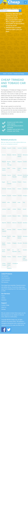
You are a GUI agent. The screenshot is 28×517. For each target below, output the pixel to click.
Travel (2, 295)
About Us (3, 307)
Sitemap (3, 309)
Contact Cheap (5, 305)
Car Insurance (4, 276)
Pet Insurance (4, 282)
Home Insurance (5, 278)
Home (4, 73)
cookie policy (13, 316)
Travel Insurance (5, 280)
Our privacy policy (11, 321)
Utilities (3, 298)
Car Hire (10, 73)
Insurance (3, 300)
